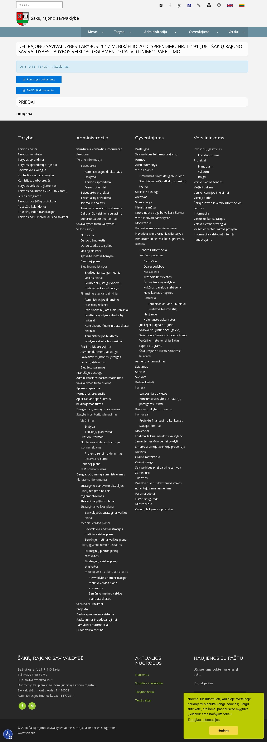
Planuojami (205, 166)
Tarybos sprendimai (31, 159)
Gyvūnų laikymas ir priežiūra (154, 509)
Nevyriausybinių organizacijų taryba (159, 233)
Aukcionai (82, 154)
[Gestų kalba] (179, 5)
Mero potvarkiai (95, 187)
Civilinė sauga (144, 462)
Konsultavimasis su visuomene (156, 228)
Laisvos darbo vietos (153, 393)
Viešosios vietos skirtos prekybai (215, 229)
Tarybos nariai (27, 149)
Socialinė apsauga (147, 192)
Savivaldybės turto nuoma (93, 383)
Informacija (201, 213)
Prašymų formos (92, 437)
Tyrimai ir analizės (93, 203)
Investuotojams (208, 155)
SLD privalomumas (93, 469)
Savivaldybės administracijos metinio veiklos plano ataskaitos (108, 583)
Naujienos (150, 314)
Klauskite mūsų (145, 207)
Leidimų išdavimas (93, 362)
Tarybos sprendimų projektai (37, 165)
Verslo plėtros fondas (208, 182)
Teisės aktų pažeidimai (96, 198)
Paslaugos (142, 149)
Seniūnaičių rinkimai (89, 604)
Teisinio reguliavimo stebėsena (101, 208)
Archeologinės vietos (158, 277)
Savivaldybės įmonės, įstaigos (101, 357)
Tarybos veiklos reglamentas (37, 186)
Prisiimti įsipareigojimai (96, 346)
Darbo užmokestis (93, 240)
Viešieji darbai (203, 198)
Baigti (202, 177)
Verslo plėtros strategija (210, 224)
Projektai (82, 609)
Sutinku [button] (223, 730)
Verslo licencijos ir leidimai (211, 192)
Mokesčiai (142, 431)
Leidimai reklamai (96, 459)
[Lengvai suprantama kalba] (189, 5)
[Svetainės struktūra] (209, 5)
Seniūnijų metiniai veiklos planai (106, 539)
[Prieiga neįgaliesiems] (7, 734)
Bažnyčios (150, 261)
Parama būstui (145, 494)
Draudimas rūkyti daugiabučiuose (161, 176)
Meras (93, 32)
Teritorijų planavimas (99, 432)
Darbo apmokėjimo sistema (95, 614)
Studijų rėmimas (150, 426)
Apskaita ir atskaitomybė (97, 256)
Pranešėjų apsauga (89, 373)
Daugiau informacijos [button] (204, 720)
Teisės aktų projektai (95, 192)
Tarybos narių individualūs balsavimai (43, 217)
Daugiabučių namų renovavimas (98, 409)
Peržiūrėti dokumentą (40, 90)
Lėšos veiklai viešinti (89, 630)
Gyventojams (199, 32)
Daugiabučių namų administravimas (100, 474)
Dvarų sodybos (154, 266)
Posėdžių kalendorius (32, 206)
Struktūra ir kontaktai (149, 683)
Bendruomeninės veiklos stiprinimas (159, 239)
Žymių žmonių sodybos (159, 282)
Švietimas (141, 366)
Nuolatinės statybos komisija (100, 442)
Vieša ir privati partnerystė (152, 218)
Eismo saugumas (146, 499)
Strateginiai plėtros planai (98, 501)
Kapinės (140, 452)
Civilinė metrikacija (147, 457)
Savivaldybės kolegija (32, 170)
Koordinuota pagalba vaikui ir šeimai (159, 213)
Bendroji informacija (153, 250)
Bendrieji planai (91, 261)
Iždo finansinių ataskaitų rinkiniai (106, 310)
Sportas (140, 372)
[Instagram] (161, 5)
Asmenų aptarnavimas (150, 361)
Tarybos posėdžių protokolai (37, 201)
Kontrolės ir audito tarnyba (36, 175)
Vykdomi (203, 172)
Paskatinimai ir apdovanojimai (96, 619)
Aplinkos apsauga (88, 388)
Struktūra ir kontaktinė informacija (99, 149)
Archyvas (141, 197)
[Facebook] (170, 5)
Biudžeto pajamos (93, 367)
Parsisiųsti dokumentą (40, 79)
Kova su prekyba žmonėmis (154, 409)
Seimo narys (143, 202)
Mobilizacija (143, 223)
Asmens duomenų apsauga (99, 352)
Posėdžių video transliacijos (36, 212)
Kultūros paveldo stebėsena (162, 287)
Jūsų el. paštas (203, 683)
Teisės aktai (143, 700)
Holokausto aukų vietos (160, 319)
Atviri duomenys (146, 165)
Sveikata (140, 377)
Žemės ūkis (142, 473)
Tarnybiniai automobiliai (92, 625)
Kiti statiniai (151, 272)
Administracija (155, 32)
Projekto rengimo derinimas (103, 453)
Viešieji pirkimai (91, 251)
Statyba (90, 426)
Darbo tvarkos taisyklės (96, 246)
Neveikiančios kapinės (158, 293)
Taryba (119, 32)
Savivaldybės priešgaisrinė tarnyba (158, 467)
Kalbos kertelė (144, 382)
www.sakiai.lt (26, 733)
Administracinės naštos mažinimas (99, 378)
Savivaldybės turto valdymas (95, 224)
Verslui (233, 32)
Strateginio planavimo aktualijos (102, 486)
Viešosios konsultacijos (209, 219)
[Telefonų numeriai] (199, 5)
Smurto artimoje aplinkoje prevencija (160, 447)
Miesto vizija (143, 504)
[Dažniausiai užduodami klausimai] (219, 5)
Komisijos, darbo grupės (34, 180)
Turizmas (141, 478)
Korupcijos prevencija (90, 393)
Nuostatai (87, 235)
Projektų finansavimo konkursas (161, 420)
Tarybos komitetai (30, 154)
